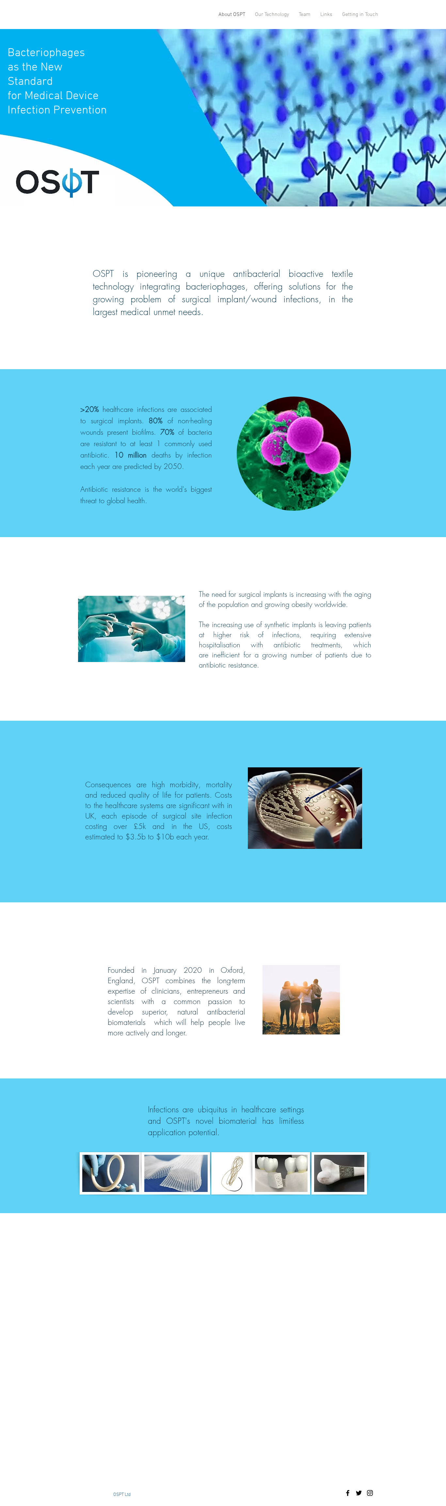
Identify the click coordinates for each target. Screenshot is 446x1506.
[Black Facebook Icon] (348, 1493)
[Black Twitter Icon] (359, 1493)
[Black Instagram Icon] (370, 1493)
